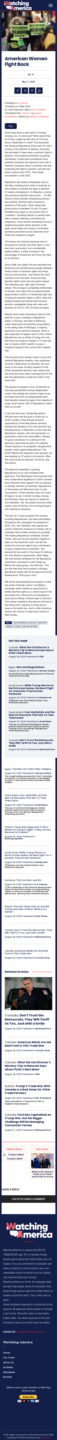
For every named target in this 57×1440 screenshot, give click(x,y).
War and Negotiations (30, 667)
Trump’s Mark (14, 1159)
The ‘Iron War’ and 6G (28, 880)
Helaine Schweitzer (39, 116)
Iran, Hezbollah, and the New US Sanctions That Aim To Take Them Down (32, 714)
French (26, 113)
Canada (9, 626)
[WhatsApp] (39, 90)
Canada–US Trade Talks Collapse (31, 769)
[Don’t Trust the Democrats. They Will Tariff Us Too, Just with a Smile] (28, 993)
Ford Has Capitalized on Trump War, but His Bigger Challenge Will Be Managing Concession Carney (28, 1120)
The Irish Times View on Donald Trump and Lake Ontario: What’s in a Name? (27, 909)
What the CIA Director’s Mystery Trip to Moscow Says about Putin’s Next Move (31, 650)
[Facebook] (17, 90)
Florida (17, 626)
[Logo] (25, 5)
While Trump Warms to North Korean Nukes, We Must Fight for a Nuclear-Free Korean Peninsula (31, 690)
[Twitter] (25, 90)
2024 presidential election (24, 623)
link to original (37, 109)
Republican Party (30, 626)
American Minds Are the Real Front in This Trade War (26, 952)
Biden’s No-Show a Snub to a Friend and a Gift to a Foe (42, 1174)
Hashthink (46, 1437)
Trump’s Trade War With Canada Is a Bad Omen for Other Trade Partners (27, 1089)
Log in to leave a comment (28, 1199)
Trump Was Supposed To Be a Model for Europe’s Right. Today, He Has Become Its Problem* (28, 829)
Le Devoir (23, 103)
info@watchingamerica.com (30, 1331)
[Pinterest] (32, 90)
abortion (42, 623)
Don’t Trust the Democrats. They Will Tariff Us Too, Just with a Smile (31, 742)
